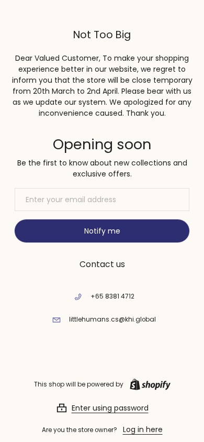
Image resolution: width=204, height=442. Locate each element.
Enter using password (110, 408)
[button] (102, 408)
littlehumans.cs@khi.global (112, 319)
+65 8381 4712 (112, 296)
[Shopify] (148, 384)
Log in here (143, 429)
